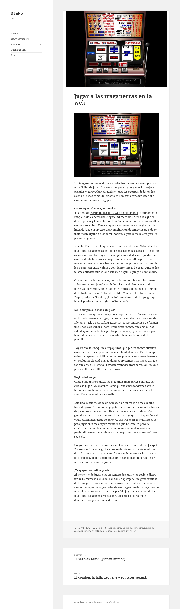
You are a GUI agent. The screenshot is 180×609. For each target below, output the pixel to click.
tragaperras (111, 530)
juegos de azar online (132, 527)
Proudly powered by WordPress (103, 602)
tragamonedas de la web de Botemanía (114, 212)
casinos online (114, 527)
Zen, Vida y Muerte (20, 38)
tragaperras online (127, 530)
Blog (13, 55)
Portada (14, 33)
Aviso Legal (79, 602)
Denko (17, 13)
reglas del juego (96, 530)
